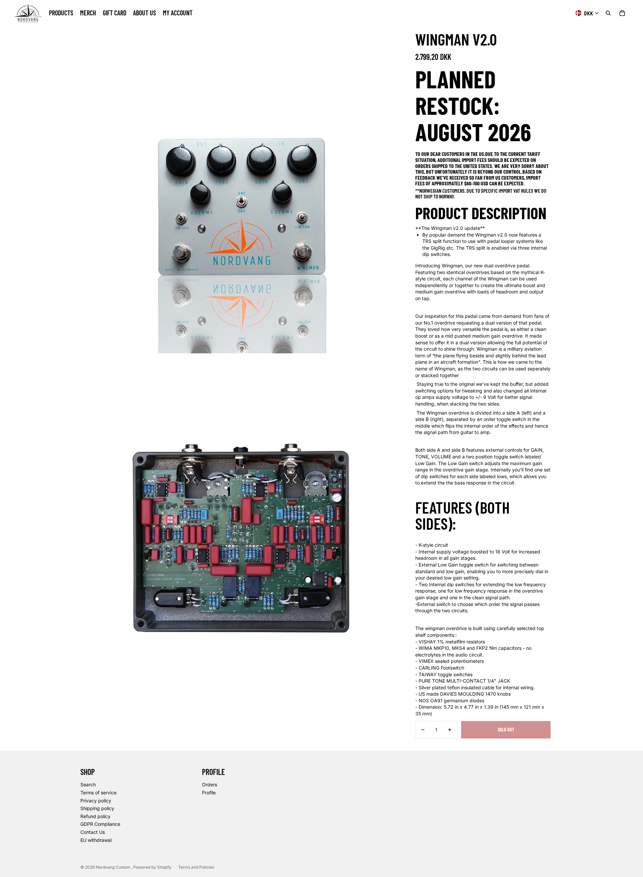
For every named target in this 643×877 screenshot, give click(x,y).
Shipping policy (97, 808)
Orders (209, 784)
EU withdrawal (96, 840)
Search (88, 784)
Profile (209, 792)
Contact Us (92, 832)
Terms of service (98, 792)
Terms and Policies (196, 867)
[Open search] (608, 13)
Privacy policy (95, 800)
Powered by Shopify (152, 867)
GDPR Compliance (100, 824)
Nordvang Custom (113, 867)
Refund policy (95, 816)
